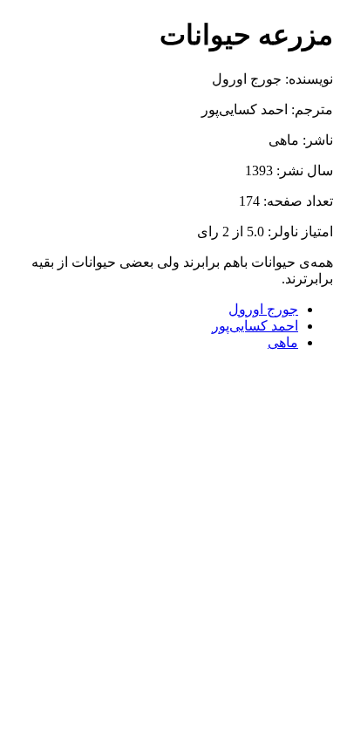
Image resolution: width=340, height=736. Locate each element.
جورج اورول (263, 309)
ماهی (283, 342)
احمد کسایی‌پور (255, 325)
